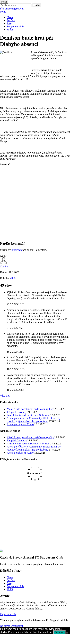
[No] (67, 632)
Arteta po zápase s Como (20, 424)
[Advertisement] (35, 203)
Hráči (10, 29)
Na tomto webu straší (11, 625)
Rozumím (59, 632)
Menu (4, 2)
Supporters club (15, 26)
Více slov (5, 395)
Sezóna (11, 20)
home (3, 11)
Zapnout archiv (8, 614)
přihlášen (17, 249)
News (10, 17)
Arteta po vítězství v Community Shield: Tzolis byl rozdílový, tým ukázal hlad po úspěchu (34, 420)
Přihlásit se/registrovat (11, 8)
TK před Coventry (17, 412)
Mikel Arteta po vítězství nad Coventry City (30, 409)
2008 (12, 278)
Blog (9, 23)
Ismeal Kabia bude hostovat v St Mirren (28, 415)
